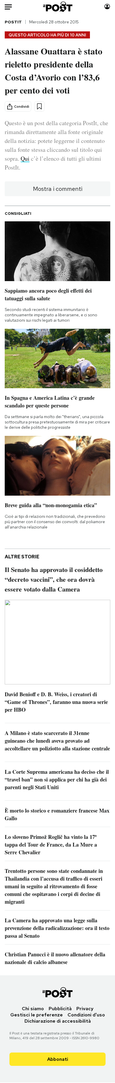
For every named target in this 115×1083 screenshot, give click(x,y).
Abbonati (57, 1059)
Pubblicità (60, 1008)
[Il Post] (57, 6)
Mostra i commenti (57, 189)
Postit (13, 22)
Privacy (84, 1008)
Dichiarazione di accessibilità (57, 1021)
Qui (25, 158)
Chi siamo (33, 1008)
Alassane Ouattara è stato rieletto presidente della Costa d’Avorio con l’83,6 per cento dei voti (53, 70)
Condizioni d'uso (86, 1015)
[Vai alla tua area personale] (107, 7)
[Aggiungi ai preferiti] (39, 106)
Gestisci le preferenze (36, 1015)
